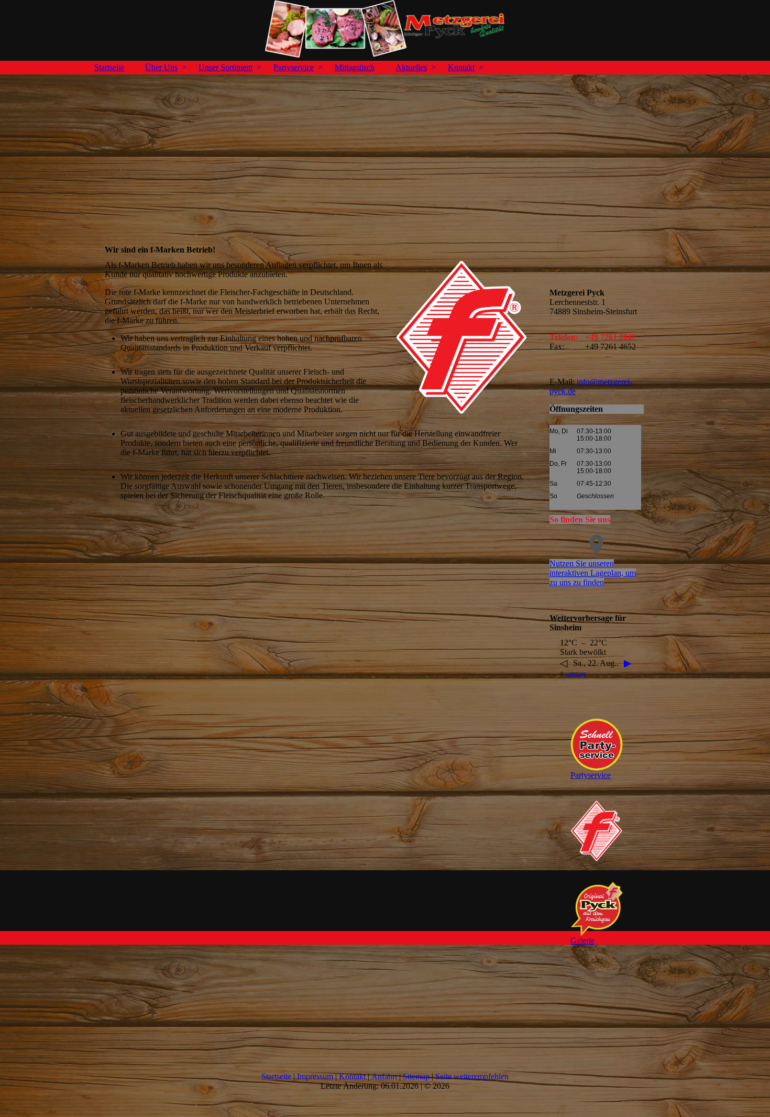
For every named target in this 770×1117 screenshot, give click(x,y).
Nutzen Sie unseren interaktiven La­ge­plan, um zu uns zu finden (592, 573)
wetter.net (576, 673)
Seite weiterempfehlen (472, 1076)
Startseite (109, 67)
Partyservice (293, 67)
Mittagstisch (355, 67)
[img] (385, 29)
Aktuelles (411, 67)
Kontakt (461, 67)
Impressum (315, 1076)
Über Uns (161, 67)
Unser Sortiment (225, 67)
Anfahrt (384, 1076)
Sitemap (416, 1076)
